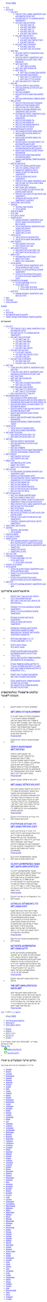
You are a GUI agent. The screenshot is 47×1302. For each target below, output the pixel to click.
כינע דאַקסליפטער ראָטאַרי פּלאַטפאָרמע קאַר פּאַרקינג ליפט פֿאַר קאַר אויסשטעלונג (30, 116)
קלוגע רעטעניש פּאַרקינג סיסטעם (27, 105)
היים (7, 7)
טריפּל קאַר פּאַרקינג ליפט (24, 126)
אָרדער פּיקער (16, 235)
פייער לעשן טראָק (22, 285)
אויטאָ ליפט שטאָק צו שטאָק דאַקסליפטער (26, 502)
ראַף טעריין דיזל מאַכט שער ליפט (27, 81)
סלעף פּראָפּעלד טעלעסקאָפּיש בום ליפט (30, 98)
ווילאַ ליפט (14, 291)
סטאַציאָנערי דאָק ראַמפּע (24, 261)
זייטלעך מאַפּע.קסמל (13, 1025)
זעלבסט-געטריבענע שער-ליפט (26, 75)
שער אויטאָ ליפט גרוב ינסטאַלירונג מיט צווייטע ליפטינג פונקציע (29, 190)
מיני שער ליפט (20, 70)
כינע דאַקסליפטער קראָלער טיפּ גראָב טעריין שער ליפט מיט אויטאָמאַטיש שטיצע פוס (29, 59)
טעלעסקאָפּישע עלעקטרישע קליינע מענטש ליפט (23, 946)
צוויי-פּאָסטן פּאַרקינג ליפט (24, 120)
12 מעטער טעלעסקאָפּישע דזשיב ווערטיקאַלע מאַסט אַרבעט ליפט (25, 865)
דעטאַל (13, 736)
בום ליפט (14, 83)
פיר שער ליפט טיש (27, 31)
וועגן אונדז (9, 300)
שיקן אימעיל (5, 1046)
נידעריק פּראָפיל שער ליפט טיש (31, 40)
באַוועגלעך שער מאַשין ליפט (25, 187)
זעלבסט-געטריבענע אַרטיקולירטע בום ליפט (27, 450)
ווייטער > (17, 1012)
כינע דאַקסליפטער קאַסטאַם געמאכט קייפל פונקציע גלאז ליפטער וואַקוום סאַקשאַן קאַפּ (29, 222)
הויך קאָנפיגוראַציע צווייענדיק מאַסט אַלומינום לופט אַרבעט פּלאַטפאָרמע (28, 147)
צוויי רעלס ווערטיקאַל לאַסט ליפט (27, 250)
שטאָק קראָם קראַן (18, 215)
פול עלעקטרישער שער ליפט (25, 68)
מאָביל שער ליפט (21, 64)
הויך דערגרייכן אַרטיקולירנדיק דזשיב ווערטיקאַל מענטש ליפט (24, 825)
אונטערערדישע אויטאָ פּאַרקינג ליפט (28, 103)
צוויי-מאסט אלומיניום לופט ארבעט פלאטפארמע (28, 402)
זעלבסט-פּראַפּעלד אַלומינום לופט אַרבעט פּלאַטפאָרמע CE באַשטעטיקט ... (26, 658)
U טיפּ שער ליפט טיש (28, 38)
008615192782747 (14, 1049)
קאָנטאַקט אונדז (12, 302)
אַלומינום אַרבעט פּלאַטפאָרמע (22, 129)
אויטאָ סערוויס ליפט (18, 163)
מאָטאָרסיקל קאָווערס (14, 564)
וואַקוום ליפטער (16, 217)
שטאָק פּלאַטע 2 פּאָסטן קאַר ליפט (28, 165)
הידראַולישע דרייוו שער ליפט (30, 77)
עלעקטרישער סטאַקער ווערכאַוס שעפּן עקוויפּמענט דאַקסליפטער (25, 633)
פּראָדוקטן (9, 10)
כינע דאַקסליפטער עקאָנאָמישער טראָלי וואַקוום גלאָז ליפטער (30, 227)
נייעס (8, 298)
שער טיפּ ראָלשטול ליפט (24, 246)
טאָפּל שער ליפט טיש (28, 27)
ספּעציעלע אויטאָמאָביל (19, 280)
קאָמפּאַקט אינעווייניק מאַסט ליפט (25, 711)
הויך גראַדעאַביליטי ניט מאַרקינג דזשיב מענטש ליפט (24, 904)
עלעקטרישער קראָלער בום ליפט (27, 85)
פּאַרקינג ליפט (15, 101)
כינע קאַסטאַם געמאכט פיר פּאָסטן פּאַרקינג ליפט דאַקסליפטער (28, 110)
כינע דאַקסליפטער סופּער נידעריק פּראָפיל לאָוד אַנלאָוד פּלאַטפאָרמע (30, 15)
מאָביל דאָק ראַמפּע (22, 259)
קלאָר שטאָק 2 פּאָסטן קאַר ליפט (27, 168)
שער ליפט (14, 51)
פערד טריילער (11, 554)
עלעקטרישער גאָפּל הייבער (20, 202)
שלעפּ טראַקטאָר (17, 211)
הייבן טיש (14, 12)
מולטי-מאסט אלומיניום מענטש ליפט (28, 131)
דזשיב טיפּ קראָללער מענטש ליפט (25, 784)
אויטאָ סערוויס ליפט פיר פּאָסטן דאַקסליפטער (27, 499)
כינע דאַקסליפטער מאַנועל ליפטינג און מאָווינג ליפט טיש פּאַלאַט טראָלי (29, 266)
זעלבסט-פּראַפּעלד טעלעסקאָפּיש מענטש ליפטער (24, 317)
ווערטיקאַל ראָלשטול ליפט (25, 243)
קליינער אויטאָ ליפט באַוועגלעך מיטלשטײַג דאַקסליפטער (26, 199)
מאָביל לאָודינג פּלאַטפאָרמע (25, 256)
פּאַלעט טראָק (20, 209)
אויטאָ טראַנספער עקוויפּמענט (26, 170)
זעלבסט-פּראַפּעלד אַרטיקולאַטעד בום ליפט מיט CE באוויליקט (24, 686)
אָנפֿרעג (18, 736)
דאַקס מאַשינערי (13, 1053)
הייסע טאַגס (10, 1023)
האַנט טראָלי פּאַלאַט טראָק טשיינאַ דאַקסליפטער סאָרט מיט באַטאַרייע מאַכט (28, 276)
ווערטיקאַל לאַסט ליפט (19, 248)
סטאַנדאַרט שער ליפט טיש (25, 23)
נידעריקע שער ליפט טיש (24, 36)
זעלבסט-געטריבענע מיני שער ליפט (33, 72)
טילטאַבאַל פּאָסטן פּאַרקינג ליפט (27, 124)
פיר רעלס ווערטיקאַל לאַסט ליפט (27, 252)
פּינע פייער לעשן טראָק (28, 287)
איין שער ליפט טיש (27, 25)
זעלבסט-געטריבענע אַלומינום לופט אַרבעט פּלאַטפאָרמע (28, 156)
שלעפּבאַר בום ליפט (22, 92)
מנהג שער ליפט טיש (27, 46)
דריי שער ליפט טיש (27, 29)
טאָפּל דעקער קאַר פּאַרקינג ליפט (27, 107)
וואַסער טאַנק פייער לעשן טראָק (32, 289)
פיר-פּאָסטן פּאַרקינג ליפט (24, 122)
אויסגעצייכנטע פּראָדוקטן (15, 1020)
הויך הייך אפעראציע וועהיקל (25, 282)
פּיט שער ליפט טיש (27, 42)
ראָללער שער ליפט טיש (28, 33)
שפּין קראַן (14, 213)
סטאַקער (14, 204)
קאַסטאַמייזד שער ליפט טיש (25, 44)
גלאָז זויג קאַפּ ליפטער (23, 233)
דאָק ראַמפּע (15, 254)
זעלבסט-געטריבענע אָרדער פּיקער (27, 239)
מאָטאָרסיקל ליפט (22, 185)
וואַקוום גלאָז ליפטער (22, 230)
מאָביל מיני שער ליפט (28, 66)
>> (12, 1012)
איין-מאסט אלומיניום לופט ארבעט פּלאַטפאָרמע (28, 400)
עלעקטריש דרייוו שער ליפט (30, 79)
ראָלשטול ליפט (16, 241)
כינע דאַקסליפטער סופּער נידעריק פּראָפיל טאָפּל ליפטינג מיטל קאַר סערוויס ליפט (30, 182)
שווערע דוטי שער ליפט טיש (30, 49)
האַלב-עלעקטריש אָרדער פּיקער (27, 237)
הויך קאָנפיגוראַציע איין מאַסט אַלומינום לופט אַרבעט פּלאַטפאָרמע (29, 143)
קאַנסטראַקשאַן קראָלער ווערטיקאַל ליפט (21, 747)
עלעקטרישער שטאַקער (24, 207)
